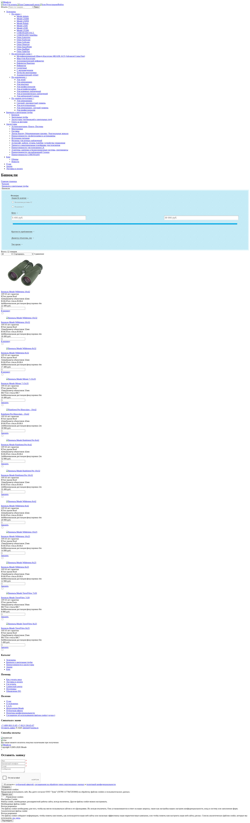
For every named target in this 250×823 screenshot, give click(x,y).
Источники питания (20, 138)
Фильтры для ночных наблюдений (26, 140)
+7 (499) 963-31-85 (9, 725)
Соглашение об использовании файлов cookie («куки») (30, 715)
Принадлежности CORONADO (25, 154)
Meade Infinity (23, 16)
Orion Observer (23, 44)
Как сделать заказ (14, 679)
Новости (15, 162)
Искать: (4, 7)
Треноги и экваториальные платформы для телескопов (35, 145)
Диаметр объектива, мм (21, 238)
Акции (9, 166)
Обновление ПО (13, 691)
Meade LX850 (23, 21)
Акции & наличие (18, 198)
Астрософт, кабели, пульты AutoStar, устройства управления (38, 143)
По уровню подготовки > (22, 98)
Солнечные (22, 68)
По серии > (16, 14)
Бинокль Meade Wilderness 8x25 (15, 567)
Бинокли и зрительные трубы (19, 112)
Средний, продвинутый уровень (31, 103)
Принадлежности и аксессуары (20, 665)
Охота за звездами (19, 122)
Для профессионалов (26, 87)
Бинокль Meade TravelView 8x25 (15, 628)
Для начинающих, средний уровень (32, 108)
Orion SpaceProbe (24, 47)
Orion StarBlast (23, 49)
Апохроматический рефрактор (30, 61)
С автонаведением (25, 70)
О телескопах (12, 703)
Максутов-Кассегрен (26, 58)
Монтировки (17, 129)
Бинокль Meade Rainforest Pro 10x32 (17, 475)
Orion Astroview (23, 37)
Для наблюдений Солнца (28, 96)
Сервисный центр (14, 686)
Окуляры (15, 131)
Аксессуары (11, 124)
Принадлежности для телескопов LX (27, 147)
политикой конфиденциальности (101, 784)
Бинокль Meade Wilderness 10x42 (15, 292)
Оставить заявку (8, 728)
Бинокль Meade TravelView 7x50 (15, 597)
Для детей (21, 79)
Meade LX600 (23, 19)
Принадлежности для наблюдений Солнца (30, 152)
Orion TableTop (23, 51)
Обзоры (14, 159)
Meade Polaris (22, 23)
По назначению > (19, 77)
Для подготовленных (26, 105)
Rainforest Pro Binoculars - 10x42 (15, 414)
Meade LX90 (22, 28)
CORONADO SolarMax (27, 35)
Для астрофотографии (26, 89)
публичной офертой (25, 784)
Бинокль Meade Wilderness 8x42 (15, 506)
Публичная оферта (14, 710)
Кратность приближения (21, 232)
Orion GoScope (23, 42)
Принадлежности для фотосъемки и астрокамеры (33, 136)
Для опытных (23, 84)
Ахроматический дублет (27, 75)
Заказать (4, 402)
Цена (13, 213)
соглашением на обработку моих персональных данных (59, 784)
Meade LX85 (22, 26)
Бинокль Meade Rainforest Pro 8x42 (16, 445)
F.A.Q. (9, 706)
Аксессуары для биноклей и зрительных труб (31, 119)
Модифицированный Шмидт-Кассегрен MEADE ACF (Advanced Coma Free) (51, 56)
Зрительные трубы (19, 117)
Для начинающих (24, 82)
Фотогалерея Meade (15, 708)
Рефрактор (21, 65)
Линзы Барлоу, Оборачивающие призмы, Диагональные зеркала (39, 133)
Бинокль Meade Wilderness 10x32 (15, 322)
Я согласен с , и (60, 784)
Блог (8, 157)
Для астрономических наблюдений (32, 94)
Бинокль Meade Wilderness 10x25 (15, 536)
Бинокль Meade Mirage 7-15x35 (15, 383)
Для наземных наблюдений (29, 91)
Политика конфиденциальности (20, 713)
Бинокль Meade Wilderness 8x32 (15, 353)
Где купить (11, 684)
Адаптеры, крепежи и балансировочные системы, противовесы (39, 150)
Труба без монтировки (27, 72)
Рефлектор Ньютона (26, 63)
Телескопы (11, 12)
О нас (8, 164)
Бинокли (15, 115)
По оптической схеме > (21, 54)
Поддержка (11, 689)
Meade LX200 (23, 30)
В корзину (5, 311)
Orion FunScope (23, 40)
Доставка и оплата (14, 169)
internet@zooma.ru (30, 728)
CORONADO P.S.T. (25, 33)
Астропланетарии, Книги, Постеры (27, 126)
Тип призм (15, 244)
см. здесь (16, 818)
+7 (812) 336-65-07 (26, 725)
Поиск (36, 7)
